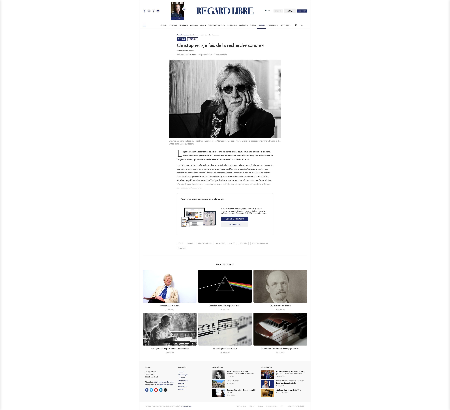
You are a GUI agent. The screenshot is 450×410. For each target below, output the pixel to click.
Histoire (221, 25)
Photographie (272, 25)
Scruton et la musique (169, 306)
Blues (180, 243)
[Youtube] (158, 11)
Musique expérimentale (260, 243)
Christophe (220, 243)
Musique (261, 25)
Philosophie (232, 25)
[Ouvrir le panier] (301, 25)
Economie (212, 25)
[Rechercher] (296, 25)
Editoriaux (173, 25)
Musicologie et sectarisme (225, 348)
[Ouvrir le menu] (144, 25)
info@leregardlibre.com (165, 385)
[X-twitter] (149, 11)
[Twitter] (151, 390)
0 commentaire (220, 55)
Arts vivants (285, 25)
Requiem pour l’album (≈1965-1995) (225, 306)
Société (203, 25)
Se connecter (234, 225)
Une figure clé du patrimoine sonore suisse (169, 348)
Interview (243, 243)
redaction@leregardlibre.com (164, 382)
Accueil (163, 25)
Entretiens (184, 25)
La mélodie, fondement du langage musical (280, 348)
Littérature (243, 25)
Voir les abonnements (235, 219)
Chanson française (204, 243)
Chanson (190, 243)
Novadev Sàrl (187, 406)
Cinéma (253, 25)
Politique (194, 25)
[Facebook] (144, 11)
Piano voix (182, 248)
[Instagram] (153, 11)
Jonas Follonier (190, 55)
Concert (232, 243)
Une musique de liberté (280, 306)
